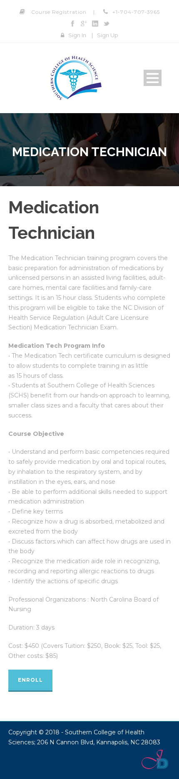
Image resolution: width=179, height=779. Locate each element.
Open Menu (153, 78)
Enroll (30, 680)
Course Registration (59, 12)
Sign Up (107, 35)
